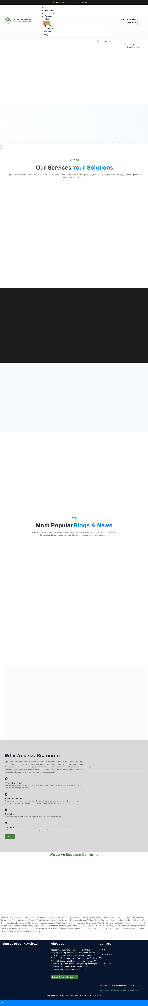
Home (47, 8)
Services (48, 16)
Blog (47, 19)
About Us (49, 10)
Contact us (49, 13)
